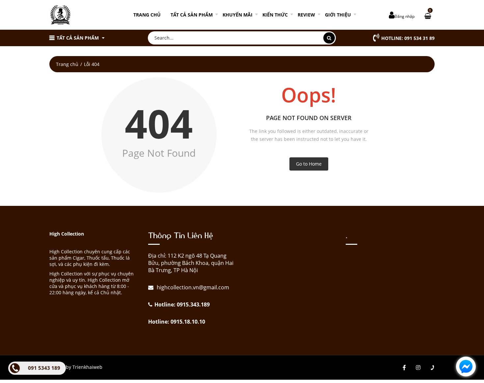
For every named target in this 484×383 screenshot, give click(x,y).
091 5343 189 (44, 368)
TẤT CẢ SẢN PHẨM (192, 15)
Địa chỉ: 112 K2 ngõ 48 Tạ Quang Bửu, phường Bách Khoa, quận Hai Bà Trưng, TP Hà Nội (190, 263)
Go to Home (309, 164)
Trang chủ (147, 15)
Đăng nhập (404, 16)
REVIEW (306, 15)
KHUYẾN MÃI (238, 15)
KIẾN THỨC (275, 15)
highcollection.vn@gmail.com (192, 287)
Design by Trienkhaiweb (75, 367)
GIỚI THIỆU (338, 15)
